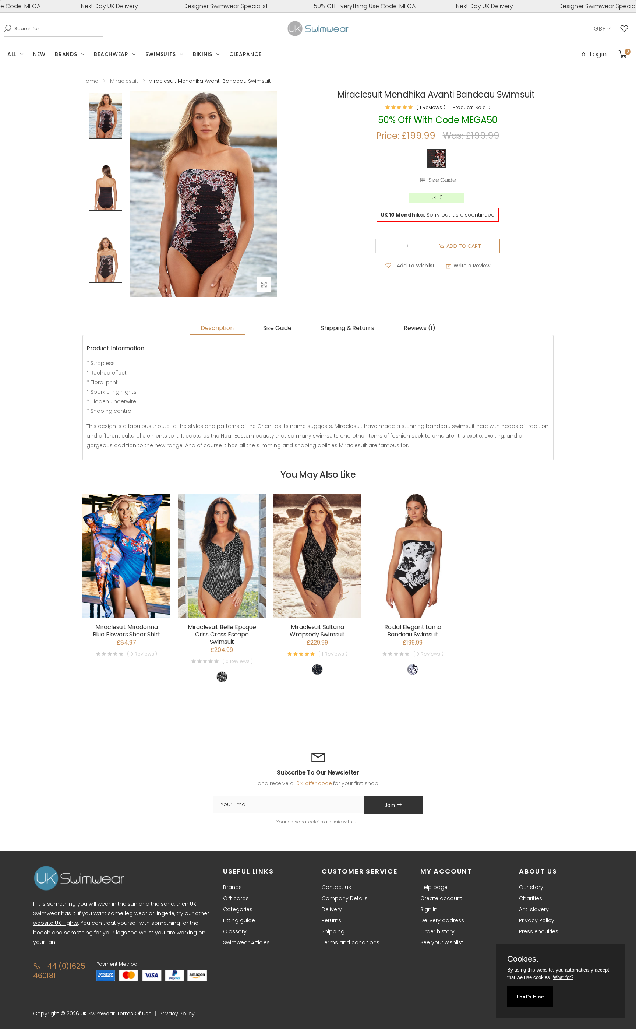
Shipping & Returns (347, 328)
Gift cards (236, 898)
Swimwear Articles (246, 942)
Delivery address (442, 920)
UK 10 (436, 197)
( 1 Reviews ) (430, 107)
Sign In (428, 909)
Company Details (345, 898)
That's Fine (530, 997)
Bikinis (202, 54)
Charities (530, 898)
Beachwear (111, 54)
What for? (563, 977)
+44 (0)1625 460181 (59, 971)
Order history (437, 931)
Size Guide (442, 180)
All (11, 54)
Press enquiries (538, 931)
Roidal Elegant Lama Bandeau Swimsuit (412, 631)
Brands (66, 54)
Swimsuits (160, 54)
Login (598, 54)
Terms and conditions (350, 942)
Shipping (333, 931)
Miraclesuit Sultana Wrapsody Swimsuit (317, 631)
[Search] (5, 28)
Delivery (332, 909)
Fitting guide (239, 920)
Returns (331, 920)
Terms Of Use (134, 1013)
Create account (441, 898)
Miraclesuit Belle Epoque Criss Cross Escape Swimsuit (222, 634)
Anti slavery (534, 909)
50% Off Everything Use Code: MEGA (338, 6)
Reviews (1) (419, 328)
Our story (531, 887)
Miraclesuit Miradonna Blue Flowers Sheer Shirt (126, 631)
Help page (434, 887)
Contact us (336, 887)
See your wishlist (441, 942)
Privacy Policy (536, 920)
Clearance (245, 54)
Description (217, 328)
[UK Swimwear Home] (318, 29)
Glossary (235, 931)
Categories (237, 909)
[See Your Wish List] (626, 29)
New (39, 54)
